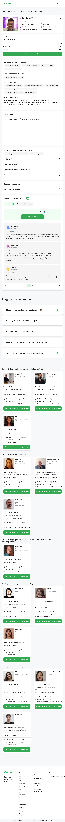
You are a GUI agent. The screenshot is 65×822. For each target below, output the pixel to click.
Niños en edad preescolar (13, 89)
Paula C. (18, 459)
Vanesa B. (19, 546)
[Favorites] (57, 3)
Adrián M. (18, 374)
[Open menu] (62, 3)
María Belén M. (20, 672)
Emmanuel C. (20, 589)
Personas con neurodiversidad (34, 85)
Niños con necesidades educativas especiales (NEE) (21, 92)
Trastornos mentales (52, 85)
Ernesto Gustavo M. (54, 459)
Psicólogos (11, 11)
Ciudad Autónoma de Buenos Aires (30, 11)
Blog (21, 807)
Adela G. (50, 589)
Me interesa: (6, 37)
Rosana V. (18, 629)
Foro (21, 789)
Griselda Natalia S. (54, 672)
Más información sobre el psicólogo (16, 408)
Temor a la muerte (47, 65)
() (10, 204)
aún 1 (5, 391)
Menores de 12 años (30, 89)
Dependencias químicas (13, 69)
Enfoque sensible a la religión (14, 77)
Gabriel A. (18, 500)
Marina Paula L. (21, 417)
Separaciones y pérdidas (13, 65)
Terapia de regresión (37, 154)
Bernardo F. (19, 715)
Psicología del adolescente (31, 65)
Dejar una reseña (32, 217)
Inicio (4, 11)
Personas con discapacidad (13, 85)
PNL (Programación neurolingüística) (16, 154)
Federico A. (51, 374)
